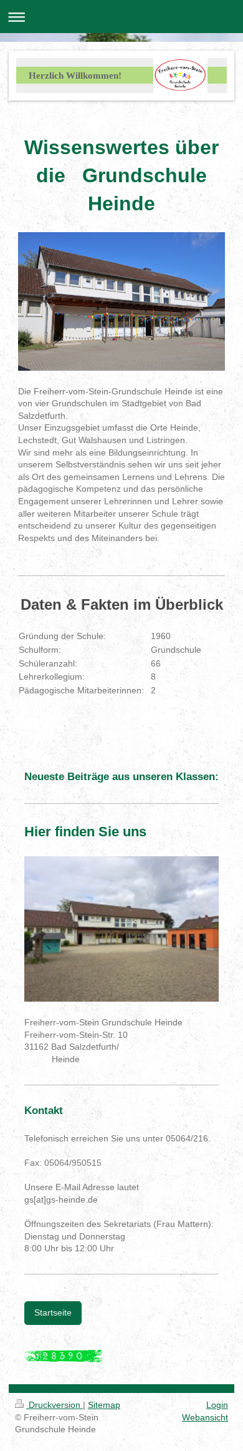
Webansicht (205, 1417)
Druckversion (54, 1405)
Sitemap (104, 1405)
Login (217, 1405)
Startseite (53, 1312)
